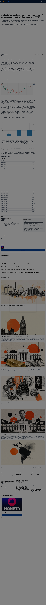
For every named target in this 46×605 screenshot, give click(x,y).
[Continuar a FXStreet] (44, 2)
